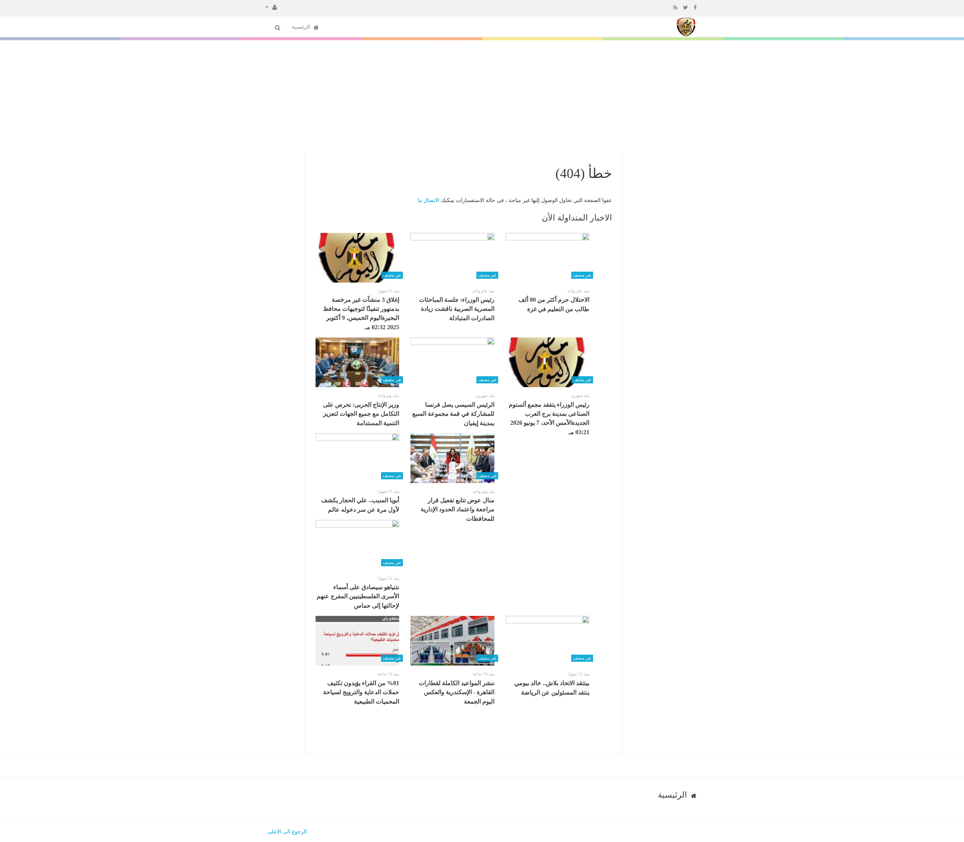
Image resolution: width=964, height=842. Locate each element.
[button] (271, 6)
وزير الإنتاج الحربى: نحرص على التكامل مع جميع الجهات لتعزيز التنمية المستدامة (361, 413)
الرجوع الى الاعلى (287, 831)
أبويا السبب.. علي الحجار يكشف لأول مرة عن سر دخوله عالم (360, 505)
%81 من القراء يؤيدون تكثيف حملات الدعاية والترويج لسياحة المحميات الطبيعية (361, 692)
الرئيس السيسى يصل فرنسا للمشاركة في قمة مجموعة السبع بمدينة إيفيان (453, 413)
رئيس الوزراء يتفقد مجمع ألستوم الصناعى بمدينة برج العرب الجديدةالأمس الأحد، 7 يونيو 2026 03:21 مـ (549, 418)
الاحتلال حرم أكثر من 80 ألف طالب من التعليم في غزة (554, 304)
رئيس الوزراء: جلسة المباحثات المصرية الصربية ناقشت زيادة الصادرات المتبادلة (456, 308)
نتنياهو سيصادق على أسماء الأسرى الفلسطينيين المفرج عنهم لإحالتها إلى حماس (358, 596)
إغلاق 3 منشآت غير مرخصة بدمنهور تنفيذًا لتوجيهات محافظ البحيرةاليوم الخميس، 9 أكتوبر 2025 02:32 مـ (361, 313)
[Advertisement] (482, 96)
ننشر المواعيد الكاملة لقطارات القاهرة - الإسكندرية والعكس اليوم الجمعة (456, 692)
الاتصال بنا (428, 200)
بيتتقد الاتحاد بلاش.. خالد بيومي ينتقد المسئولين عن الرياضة (551, 688)
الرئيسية (301, 27)
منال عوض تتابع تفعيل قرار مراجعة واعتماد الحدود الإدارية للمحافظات (457, 509)
